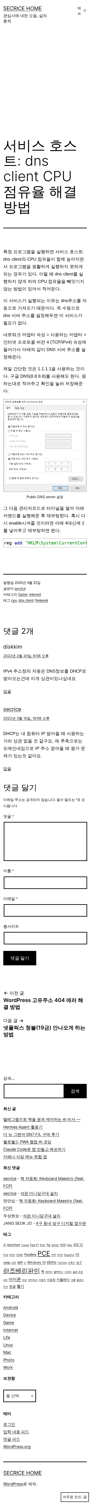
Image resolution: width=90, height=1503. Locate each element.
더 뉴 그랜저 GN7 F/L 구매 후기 (31, 1134)
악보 (24, 1280)
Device (9, 1315)
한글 (12, 1286)
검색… (8, 1078)
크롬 (73, 1280)
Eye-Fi (34, 1244)
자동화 (51, 1279)
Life (6, 1337)
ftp (48, 1244)
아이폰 (15, 1279)
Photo (8, 1360)
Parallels (30, 1255)
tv (25, 1262)
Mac (7, 1352)
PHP (53, 1254)
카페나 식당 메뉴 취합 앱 (25, 1156)
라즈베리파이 (21, 1270)
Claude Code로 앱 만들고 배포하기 (34, 1149)
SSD (13, 1262)
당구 (79, 1262)
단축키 (71, 1262)
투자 (5, 1286)
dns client (26, 600)
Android (10, 1307)
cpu (14, 600)
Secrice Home (22, 8)
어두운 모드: (72, 1497)
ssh (20, 1262)
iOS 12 (78, 1245)
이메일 (10, 899)
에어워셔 (33, 1280)
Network (41, 600)
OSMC (19, 1254)
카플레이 (63, 1280)
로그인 (9, 1424)
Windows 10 (36, 1262)
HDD (63, 1244)
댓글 (8, 816)
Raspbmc (69, 1254)
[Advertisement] (45, 84)
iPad (5, 1254)
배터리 (49, 1272)
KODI (12, 1254)
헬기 (20, 1286)
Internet (35, 594)
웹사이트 (11, 926)
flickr (42, 1245)
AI (4, 1244)
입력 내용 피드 (16, 1431)
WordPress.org (17, 1446)
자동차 (42, 1280)
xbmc (52, 1262)
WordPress (13, 1484)
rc (77, 1254)
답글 (7, 691)
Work (8, 1367)
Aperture (13, 1245)
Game (23, 594)
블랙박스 (58, 1272)
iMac (69, 1245)
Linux (8, 1345)
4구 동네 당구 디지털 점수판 (61, 1223)
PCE (44, 1253)
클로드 (80, 1280)
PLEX (60, 1254)
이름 (8, 871)
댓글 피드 (11, 1439)
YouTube (62, 1262)
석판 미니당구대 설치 (39, 1193)
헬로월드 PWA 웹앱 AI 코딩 (27, 1142)
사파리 (68, 1272)
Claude (25, 1245)
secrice (20, 589)
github (55, 1245)
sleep (6, 1262)
